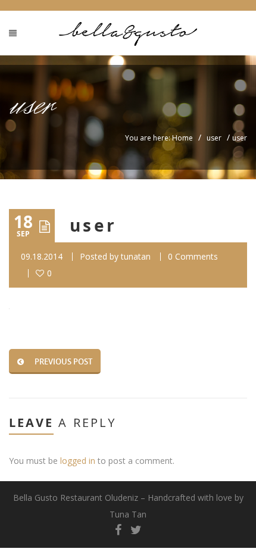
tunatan (136, 256)
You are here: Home (159, 138)
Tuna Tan (128, 514)
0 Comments (193, 256)
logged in (77, 460)
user (214, 138)
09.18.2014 (42, 256)
